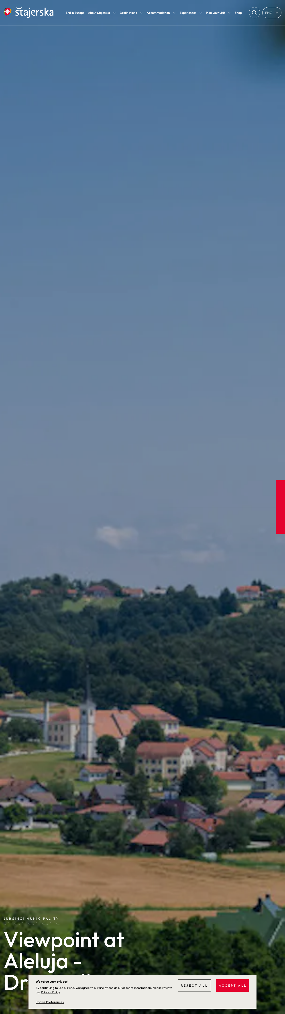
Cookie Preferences (50, 1002)
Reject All (194, 986)
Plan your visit (215, 13)
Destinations (128, 13)
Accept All (233, 986)
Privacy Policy (50, 992)
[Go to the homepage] (28, 12)
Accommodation (158, 13)
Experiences (188, 13)
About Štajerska (99, 13)
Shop (238, 13)
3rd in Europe (75, 13)
